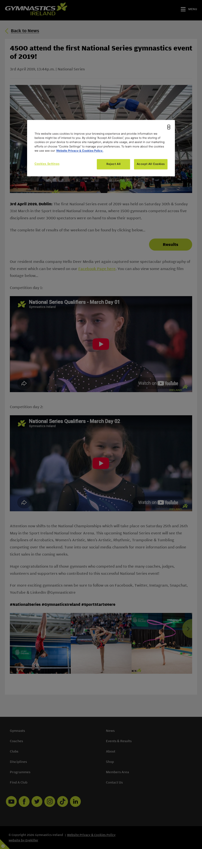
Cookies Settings (46, 163)
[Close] (169, 127)
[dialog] (101, 148)
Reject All (113, 164)
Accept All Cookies (151, 164)
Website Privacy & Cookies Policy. (79, 150)
